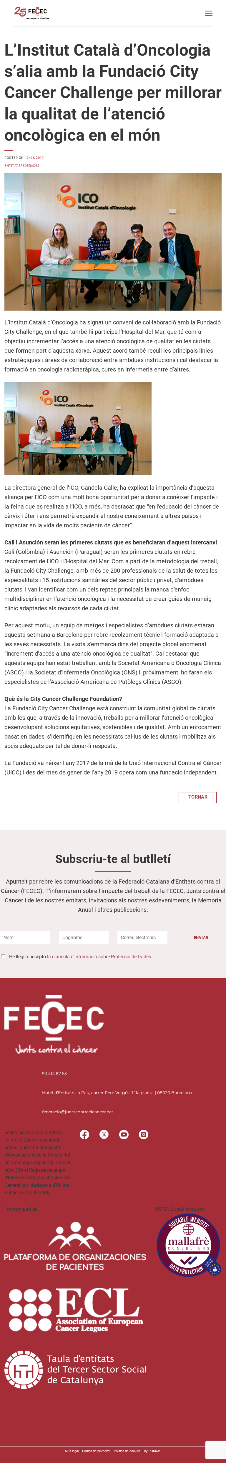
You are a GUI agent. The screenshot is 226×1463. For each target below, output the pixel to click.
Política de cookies (127, 1451)
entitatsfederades (22, 166)
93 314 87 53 (54, 1073)
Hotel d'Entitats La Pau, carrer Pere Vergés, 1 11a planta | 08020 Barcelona (117, 1092)
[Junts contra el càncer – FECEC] (31, 13)
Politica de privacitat (96, 1451)
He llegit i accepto (80, 956)
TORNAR (198, 797)
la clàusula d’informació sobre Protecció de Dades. (99, 956)
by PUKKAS (152, 1451)
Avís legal (72, 1451)
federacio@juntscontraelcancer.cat (77, 1111)
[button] (208, 13)
